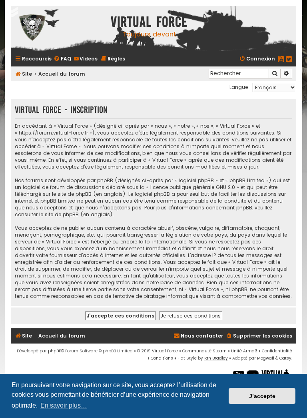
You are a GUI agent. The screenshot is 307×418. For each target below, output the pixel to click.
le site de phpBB (72, 194)
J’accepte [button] (262, 396)
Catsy (285, 358)
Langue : (240, 87)
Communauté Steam (204, 351)
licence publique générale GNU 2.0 (192, 187)
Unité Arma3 (244, 351)
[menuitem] (62, 58)
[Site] (59, 28)
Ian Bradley (216, 358)
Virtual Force (165, 351)
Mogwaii (265, 358)
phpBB (54, 351)
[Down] (12, 12)
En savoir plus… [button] (63, 405)
